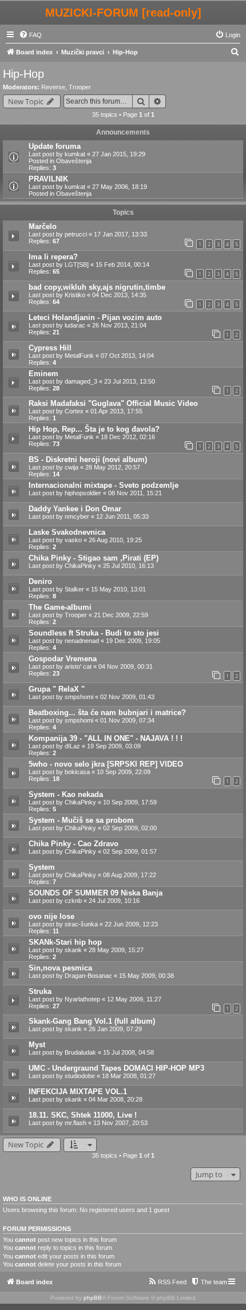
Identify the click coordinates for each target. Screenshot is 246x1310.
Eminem (43, 373)
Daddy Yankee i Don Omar (75, 508)
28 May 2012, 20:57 (112, 467)
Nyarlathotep (82, 999)
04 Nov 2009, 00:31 (125, 666)
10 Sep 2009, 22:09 (123, 771)
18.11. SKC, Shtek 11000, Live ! (83, 1115)
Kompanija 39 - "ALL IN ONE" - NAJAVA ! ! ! (105, 738)
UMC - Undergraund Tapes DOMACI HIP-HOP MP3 (116, 1068)
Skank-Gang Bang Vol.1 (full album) (92, 1021)
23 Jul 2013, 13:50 (129, 381)
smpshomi (79, 696)
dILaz (72, 746)
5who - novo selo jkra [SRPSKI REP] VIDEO (106, 764)
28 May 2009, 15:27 (116, 949)
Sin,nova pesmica (60, 968)
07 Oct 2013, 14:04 (127, 355)
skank (73, 949)
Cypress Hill (50, 348)
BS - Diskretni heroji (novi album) (88, 459)
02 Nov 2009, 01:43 (127, 696)
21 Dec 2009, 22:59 (121, 614)
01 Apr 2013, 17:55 (116, 411)
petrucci (76, 234)
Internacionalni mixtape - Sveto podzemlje (103, 485)
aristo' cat (78, 666)
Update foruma (55, 146)
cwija (71, 467)
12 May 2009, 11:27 (134, 999)
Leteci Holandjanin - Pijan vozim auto (95, 317)
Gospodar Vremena (63, 658)
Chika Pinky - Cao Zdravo (73, 843)
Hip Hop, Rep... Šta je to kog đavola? (94, 429)
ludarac (75, 325)
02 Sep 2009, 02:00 (130, 827)
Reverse (53, 87)
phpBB (93, 1298)
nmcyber (77, 516)
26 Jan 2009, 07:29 (115, 1028)
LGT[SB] (77, 264)
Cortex (74, 411)
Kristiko (75, 294)
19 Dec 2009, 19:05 (133, 640)
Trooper (80, 87)
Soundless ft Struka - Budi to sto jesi (94, 633)
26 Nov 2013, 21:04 (119, 325)
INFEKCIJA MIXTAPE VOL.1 (78, 1091)
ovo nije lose (51, 916)
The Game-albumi (60, 607)
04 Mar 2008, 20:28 (115, 1099)
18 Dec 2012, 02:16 (128, 436)
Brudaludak (80, 1052)
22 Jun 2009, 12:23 (131, 924)
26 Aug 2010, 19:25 (115, 539)
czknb (73, 900)
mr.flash (75, 1122)
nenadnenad (82, 640)
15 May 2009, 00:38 (146, 975)
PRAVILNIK (48, 179)
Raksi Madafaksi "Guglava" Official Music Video (113, 403)
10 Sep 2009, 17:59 (130, 802)
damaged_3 (81, 381)
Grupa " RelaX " (57, 689)
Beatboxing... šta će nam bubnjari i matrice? (107, 712)
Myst (37, 1044)
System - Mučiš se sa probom (81, 820)
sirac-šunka (81, 924)
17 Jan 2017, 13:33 (120, 234)
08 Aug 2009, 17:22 (129, 874)
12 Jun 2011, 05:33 (122, 516)
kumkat (75, 154)
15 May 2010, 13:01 (118, 589)
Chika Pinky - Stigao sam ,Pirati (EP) (93, 558)
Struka (40, 991)
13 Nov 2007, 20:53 (120, 1122)
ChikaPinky (80, 565)
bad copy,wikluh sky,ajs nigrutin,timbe (97, 287)
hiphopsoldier (83, 493)
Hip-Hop (23, 74)
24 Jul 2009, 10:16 (114, 900)
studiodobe (80, 1075)
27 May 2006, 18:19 (119, 186)
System (42, 867)
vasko (73, 539)
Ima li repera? (53, 256)
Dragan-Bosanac (88, 975)
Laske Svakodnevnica (67, 532)
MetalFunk (79, 355)
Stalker (74, 589)
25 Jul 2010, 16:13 (128, 565)
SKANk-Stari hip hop (65, 942)
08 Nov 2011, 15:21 (135, 493)
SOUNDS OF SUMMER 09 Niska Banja (95, 893)
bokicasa (77, 771)
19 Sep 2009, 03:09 (114, 746)
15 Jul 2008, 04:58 (128, 1052)
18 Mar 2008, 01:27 (129, 1075)
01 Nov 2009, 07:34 (127, 720)
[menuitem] (30, 35)
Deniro (40, 581)
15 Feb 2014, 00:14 (122, 264)
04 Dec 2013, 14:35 (119, 294)
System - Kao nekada (66, 794)
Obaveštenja (74, 160)
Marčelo (43, 226)
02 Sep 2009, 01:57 (130, 851)
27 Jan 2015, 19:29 (118, 154)
